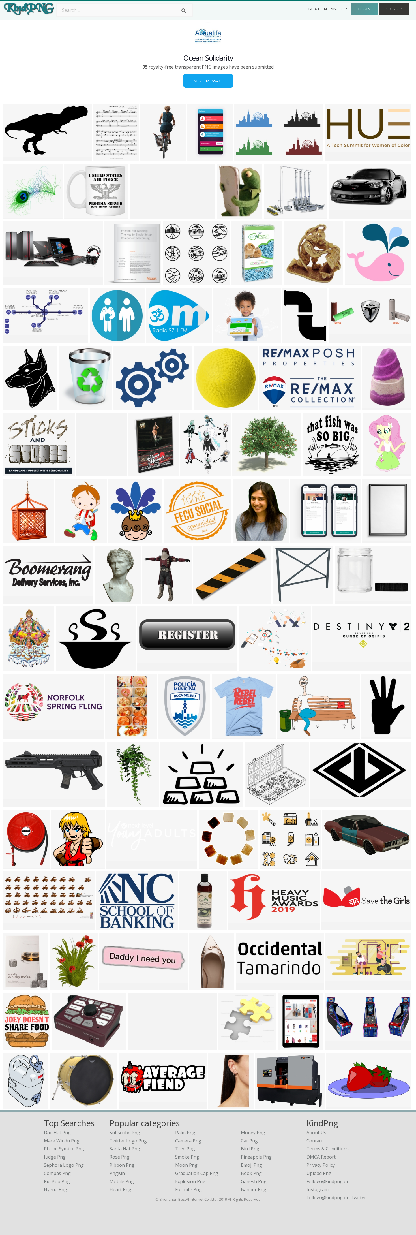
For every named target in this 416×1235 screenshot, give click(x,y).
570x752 (13, 539)
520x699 (66, 539)
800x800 (13, 865)
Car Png (249, 1141)
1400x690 (14, 927)
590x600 (255, 803)
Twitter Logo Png (128, 1141)
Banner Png (253, 1189)
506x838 (372, 406)
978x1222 (192, 472)
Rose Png (120, 1157)
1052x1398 (375, 539)
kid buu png (57, 1181)
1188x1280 (315, 472)
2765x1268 (338, 157)
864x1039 (228, 215)
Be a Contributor (327, 9)
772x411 (339, 215)
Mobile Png (122, 1181)
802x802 (294, 282)
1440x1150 (303, 539)
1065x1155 (64, 865)
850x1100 (105, 157)
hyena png (55, 1189)
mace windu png (62, 1141)
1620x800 (324, 667)
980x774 (171, 803)
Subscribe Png (125, 1132)
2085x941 (338, 1105)
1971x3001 (221, 1105)
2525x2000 (226, 339)
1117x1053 (177, 539)
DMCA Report (321, 1157)
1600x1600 (295, 339)
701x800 (243, 539)
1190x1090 (268, 1105)
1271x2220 (192, 927)
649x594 (243, 472)
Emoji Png (251, 1165)
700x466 (13, 803)
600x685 (115, 282)
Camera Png (188, 1141)
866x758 (13, 472)
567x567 (118, 539)
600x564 (173, 282)
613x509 (156, 339)
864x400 (13, 282)
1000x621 (140, 1046)
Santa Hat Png (125, 1149)
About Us (316, 1132)
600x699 (60, 986)
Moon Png (186, 1165)
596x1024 (118, 803)
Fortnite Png (188, 1189)
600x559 (355, 282)
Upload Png (318, 1173)
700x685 (209, 865)
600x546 (13, 215)
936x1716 (152, 157)
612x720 (69, 406)
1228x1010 (290, 1046)
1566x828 (199, 157)
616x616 (110, 986)
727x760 (274, 215)
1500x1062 (206, 600)
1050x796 (63, 1046)
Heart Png (120, 1189)
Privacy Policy (320, 1165)
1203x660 (14, 339)
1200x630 (240, 927)
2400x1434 (16, 157)
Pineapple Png (256, 1157)
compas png (57, 1173)
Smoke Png (187, 1157)
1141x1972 (107, 600)
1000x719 (108, 927)
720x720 (242, 282)
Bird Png (250, 1149)
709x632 (249, 667)
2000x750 (336, 1046)
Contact (314, 1141)
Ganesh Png (254, 1181)
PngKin (117, 1173)
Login (364, 9)
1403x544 (247, 986)
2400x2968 (16, 1046)
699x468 (270, 406)
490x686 (13, 986)
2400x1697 (290, 735)
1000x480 (334, 865)
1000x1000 (285, 600)
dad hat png (57, 1132)
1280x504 (131, 1105)
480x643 (13, 1105)
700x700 (75, 215)
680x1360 (117, 735)
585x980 (371, 735)
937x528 (321, 803)
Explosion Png (190, 1181)
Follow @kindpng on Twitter (336, 1198)
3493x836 (333, 927)
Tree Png (185, 1149)
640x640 (100, 339)
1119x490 (337, 986)
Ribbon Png (122, 1165)
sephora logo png (64, 1165)
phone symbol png (64, 1149)
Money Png (253, 1132)
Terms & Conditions (327, 1149)
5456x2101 (16, 600)
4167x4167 (171, 735)
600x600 (13, 406)
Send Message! (208, 81)
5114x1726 (119, 865)
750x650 (153, 600)
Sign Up (394, 9)
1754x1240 (89, 472)
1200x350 (340, 339)
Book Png (251, 1173)
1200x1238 (202, 986)
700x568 (124, 406)
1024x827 (67, 667)
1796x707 (14, 735)
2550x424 (141, 215)
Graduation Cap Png (196, 1173)
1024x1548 (375, 472)
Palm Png (185, 1132)
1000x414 (149, 667)
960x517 (245, 157)
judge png (55, 1157)
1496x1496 (207, 406)
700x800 (13, 667)
